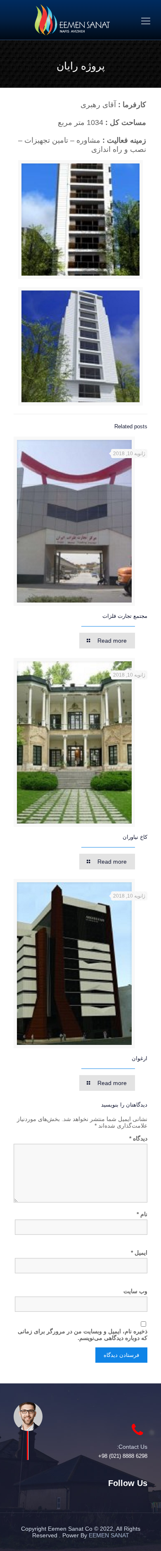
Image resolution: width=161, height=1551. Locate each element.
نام (142, 1214)
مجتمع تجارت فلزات (124, 616)
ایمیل (139, 1252)
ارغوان (139, 1058)
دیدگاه (138, 1138)
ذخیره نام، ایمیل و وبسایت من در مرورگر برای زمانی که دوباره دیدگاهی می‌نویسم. (82, 1334)
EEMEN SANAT (109, 1535)
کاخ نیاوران (135, 837)
